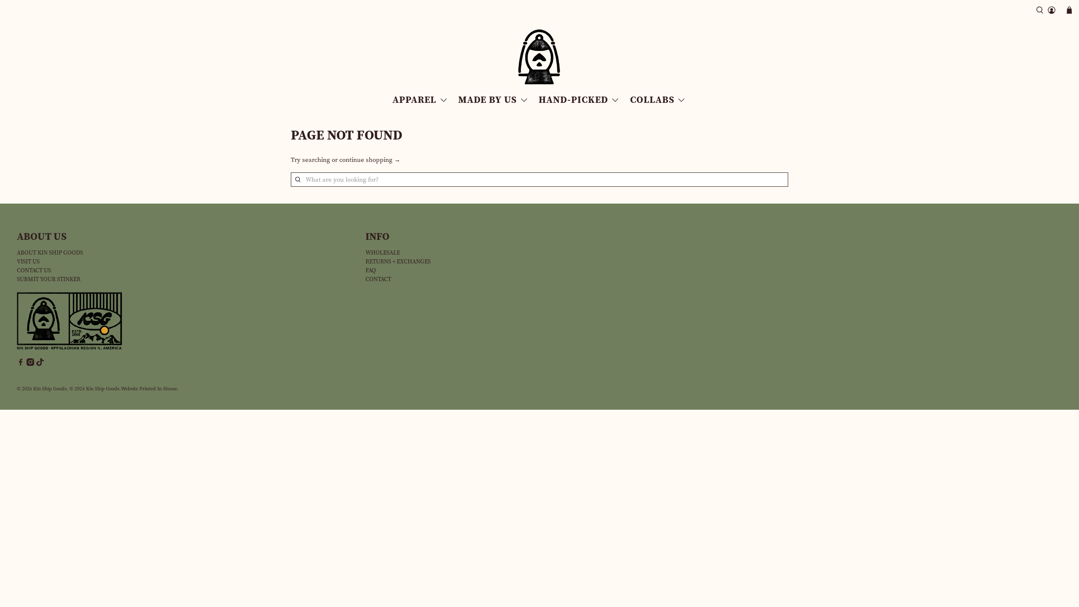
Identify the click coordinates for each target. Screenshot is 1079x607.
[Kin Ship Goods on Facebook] (20, 364)
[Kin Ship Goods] (539, 57)
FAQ (370, 270)
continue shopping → (369, 160)
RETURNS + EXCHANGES (398, 262)
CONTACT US (34, 270)
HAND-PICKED (573, 99)
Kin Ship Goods (50, 388)
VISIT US (28, 262)
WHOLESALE (382, 253)
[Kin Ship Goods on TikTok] (40, 364)
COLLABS (652, 99)
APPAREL (414, 99)
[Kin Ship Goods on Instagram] (30, 364)
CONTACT (378, 279)
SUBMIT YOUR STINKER (49, 279)
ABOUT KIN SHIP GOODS (50, 253)
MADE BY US (487, 99)
